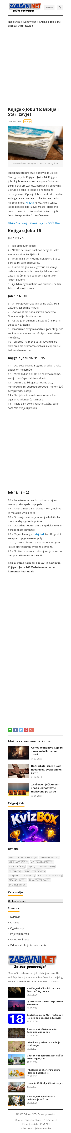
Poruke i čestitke (33, 871)
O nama (14, 922)
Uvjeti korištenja (19, 939)
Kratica (30, 202)
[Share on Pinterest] (26, 730)
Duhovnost (29, 21)
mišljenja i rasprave (42, 862)
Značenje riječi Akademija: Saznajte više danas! (42, 1030)
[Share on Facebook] (15, 730)
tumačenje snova (39, 880)
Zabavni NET (30, 1114)
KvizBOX (15, 916)
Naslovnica (14, 21)
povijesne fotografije (22, 875)
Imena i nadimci (49, 857)
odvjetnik (39, 534)
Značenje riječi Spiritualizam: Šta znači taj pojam (44, 990)
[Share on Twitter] (21, 730)
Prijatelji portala (19, 933)
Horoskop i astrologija (23, 857)
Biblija (27, 121)
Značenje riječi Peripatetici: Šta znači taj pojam (45, 1057)
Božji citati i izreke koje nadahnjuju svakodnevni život (46, 769)
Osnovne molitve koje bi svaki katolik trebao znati (47, 751)
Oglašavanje (17, 928)
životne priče (17, 884)
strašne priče (17, 880)
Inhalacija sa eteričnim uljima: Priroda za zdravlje (44, 1071)
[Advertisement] (35, 67)
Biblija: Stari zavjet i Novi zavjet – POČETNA (34, 223)
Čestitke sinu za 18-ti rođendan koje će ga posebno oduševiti (45, 1016)
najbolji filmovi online (41, 866)
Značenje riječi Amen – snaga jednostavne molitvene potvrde (45, 788)
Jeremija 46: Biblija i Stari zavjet (45, 1083)
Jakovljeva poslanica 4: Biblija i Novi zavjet (44, 1044)
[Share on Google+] (31, 730)
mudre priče (17, 866)
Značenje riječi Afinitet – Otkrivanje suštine (41, 1098)
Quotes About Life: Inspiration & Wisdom (45, 1003)
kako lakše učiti (18, 862)
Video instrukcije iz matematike (28, 945)
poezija (14, 871)
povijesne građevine (50, 875)
